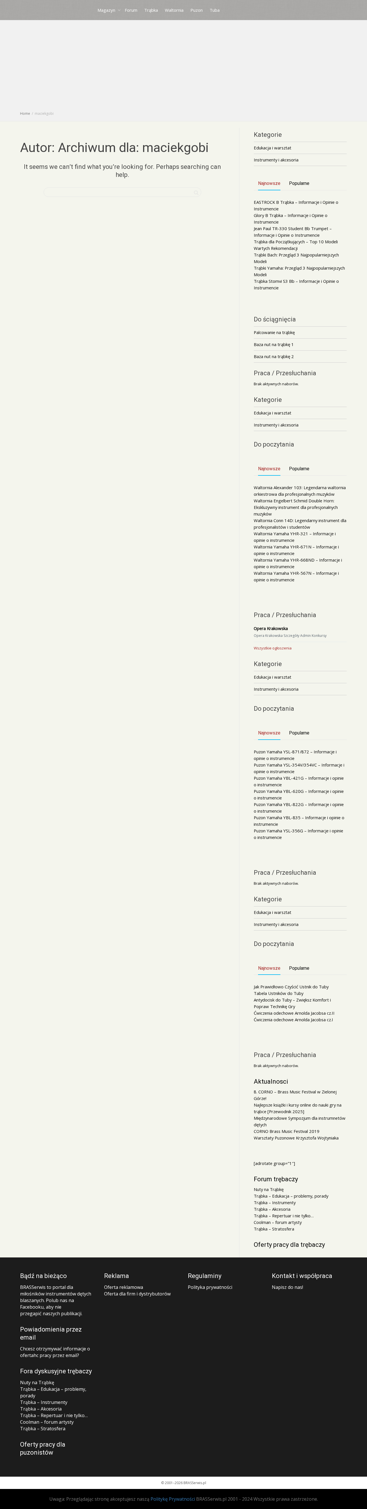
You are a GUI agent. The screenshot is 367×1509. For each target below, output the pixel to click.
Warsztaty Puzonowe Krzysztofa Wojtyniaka (296, 1138)
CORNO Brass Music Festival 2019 (286, 1131)
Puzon (196, 10)
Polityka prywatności (210, 1287)
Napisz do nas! (287, 1287)
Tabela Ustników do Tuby (278, 993)
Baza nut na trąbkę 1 (274, 344)
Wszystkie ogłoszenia (273, 648)
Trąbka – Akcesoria (272, 1209)
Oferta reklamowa (123, 1287)
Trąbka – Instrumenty (275, 1202)
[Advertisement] (183, 67)
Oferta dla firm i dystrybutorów (137, 1294)
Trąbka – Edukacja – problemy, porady (291, 1196)
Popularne (299, 183)
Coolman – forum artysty (278, 1222)
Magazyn (106, 10)
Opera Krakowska (271, 628)
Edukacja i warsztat (272, 148)
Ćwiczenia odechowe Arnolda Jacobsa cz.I (293, 1019)
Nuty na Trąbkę (269, 1189)
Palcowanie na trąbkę (274, 332)
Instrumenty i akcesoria (276, 160)
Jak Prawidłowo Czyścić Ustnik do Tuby (291, 986)
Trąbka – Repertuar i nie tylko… (284, 1215)
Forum (131, 10)
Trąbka (151, 10)
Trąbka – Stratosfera (274, 1229)
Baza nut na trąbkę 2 (274, 356)
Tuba (215, 10)
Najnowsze (269, 183)
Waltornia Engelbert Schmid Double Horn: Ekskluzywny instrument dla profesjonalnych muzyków (296, 507)
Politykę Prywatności (173, 1499)
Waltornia (174, 10)
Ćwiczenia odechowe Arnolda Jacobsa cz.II (294, 1013)
